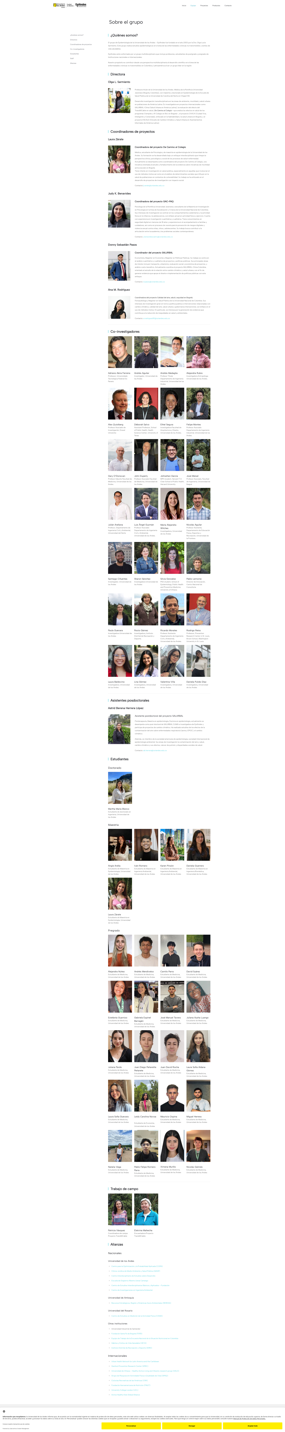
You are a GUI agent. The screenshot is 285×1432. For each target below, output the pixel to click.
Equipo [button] (193, 6)
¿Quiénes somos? (76, 35)
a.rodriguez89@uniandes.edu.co (156, 318)
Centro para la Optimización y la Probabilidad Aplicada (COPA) (137, 1266)
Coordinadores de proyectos (81, 44)
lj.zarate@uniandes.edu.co (153, 185)
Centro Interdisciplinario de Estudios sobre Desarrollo (133, 1276)
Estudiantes (74, 54)
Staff (72, 58)
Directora (73, 40)
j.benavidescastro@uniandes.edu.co (158, 237)
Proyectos (204, 6)
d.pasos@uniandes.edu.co (154, 282)
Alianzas (73, 63)
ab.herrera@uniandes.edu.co (155, 750)
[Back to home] (69, 5)
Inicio (184, 6)
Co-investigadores (77, 49)
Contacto (228, 6)
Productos (216, 6)
